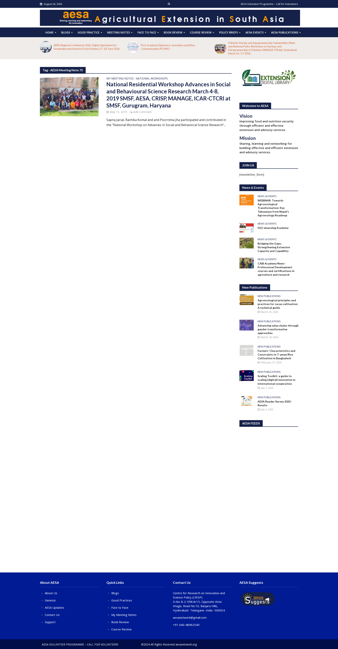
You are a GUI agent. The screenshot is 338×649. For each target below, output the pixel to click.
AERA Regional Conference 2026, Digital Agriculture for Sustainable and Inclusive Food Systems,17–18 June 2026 (87, 47)
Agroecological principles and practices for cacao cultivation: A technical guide (278, 304)
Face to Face (147, 32)
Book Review (173, 32)
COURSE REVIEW (200, 32)
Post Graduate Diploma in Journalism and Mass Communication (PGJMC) (168, 47)
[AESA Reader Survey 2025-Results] (246, 401)
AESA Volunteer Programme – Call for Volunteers (269, 4)
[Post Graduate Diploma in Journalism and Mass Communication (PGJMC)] (133, 47)
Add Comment (142, 112)
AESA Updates (54, 607)
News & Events (267, 196)
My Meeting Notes (120, 78)
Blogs (65, 32)
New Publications (269, 296)
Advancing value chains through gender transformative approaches (278, 329)
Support (50, 622)
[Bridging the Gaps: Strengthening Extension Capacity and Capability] (246, 243)
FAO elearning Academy (273, 227)
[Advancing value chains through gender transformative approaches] (246, 325)
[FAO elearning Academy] (246, 227)
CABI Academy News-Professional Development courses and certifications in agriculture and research (276, 269)
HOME (49, 32)
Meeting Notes (118, 32)
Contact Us (52, 615)
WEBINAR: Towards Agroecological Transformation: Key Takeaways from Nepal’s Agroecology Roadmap (273, 208)
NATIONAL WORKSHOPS (152, 78)
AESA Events (254, 32)
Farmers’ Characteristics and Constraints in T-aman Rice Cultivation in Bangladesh (276, 354)
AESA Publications (284, 32)
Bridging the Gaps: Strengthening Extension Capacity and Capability (274, 247)
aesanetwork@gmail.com (190, 617)
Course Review (121, 629)
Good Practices (121, 600)
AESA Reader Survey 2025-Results (275, 403)
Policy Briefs (228, 32)
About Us (51, 593)
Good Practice (89, 32)
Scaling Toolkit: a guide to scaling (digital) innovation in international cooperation (276, 379)
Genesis (50, 600)
